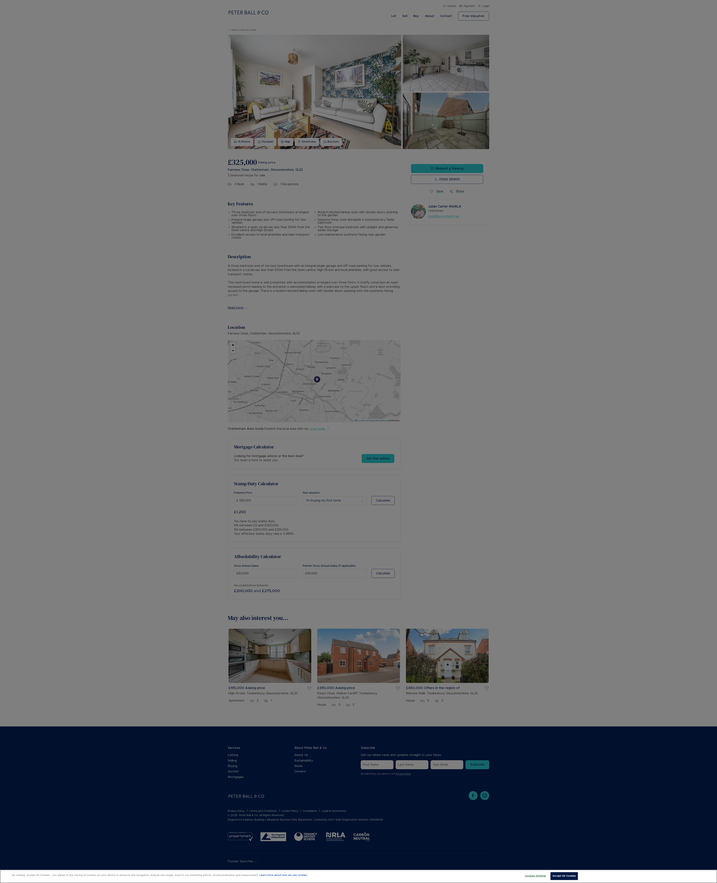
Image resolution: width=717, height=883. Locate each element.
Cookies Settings (535, 876)
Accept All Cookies (564, 876)
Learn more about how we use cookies (283, 875)
